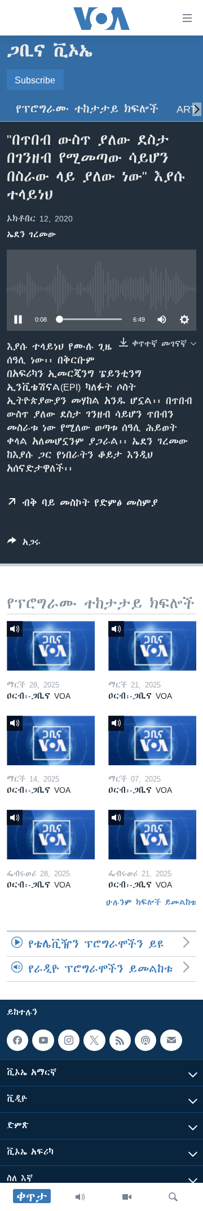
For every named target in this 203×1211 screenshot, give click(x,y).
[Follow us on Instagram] (69, 1040)
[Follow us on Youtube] (43, 1040)
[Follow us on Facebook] (17, 1040)
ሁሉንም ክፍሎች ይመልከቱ (151, 902)
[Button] (24, 544)
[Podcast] (145, 1040)
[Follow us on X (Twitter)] (94, 1040)
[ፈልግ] (173, 1197)
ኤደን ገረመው (31, 234)
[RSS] (120, 1040)
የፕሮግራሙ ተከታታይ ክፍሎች (87, 109)
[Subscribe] (171, 1040)
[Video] (127, 1197)
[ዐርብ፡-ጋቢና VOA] (51, 646)
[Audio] (80, 1197)
